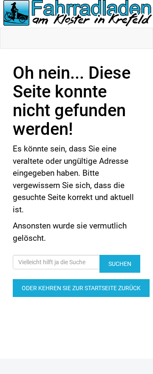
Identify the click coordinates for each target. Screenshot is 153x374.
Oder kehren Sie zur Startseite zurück (81, 288)
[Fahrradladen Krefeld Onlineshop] (78, 14)
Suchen (119, 263)
